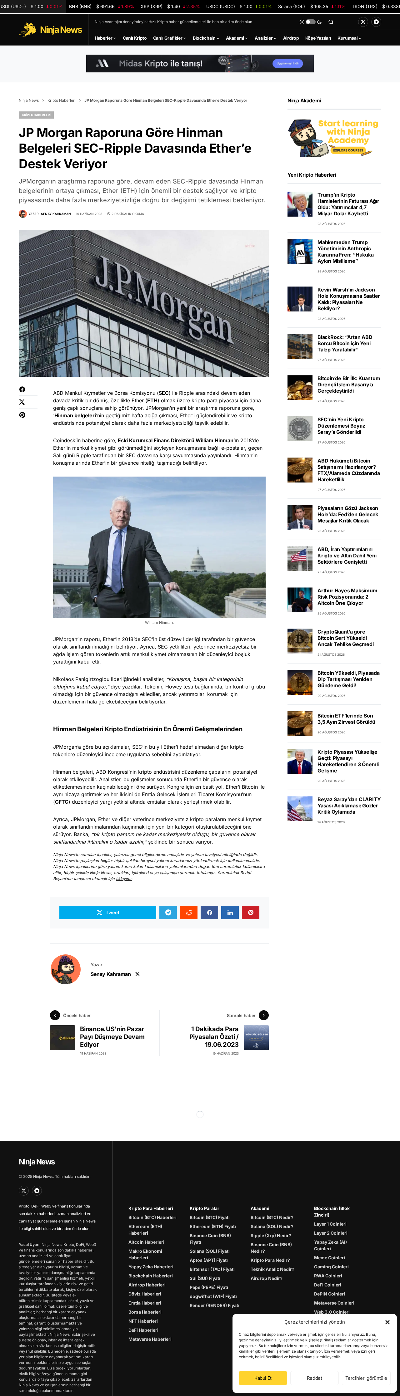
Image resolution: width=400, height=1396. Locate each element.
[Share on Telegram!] (168, 912)
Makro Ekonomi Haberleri (145, 1254)
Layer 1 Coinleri (330, 1224)
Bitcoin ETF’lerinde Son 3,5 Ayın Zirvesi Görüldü (346, 719)
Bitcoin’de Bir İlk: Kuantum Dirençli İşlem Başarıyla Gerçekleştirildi (349, 384)
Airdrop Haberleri (147, 1284)
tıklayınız (124, 878)
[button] (387, 1322)
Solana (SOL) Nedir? (272, 1226)
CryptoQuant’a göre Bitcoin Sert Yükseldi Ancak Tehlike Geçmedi (346, 638)
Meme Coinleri (329, 1257)
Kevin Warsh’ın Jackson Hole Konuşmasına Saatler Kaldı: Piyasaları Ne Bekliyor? (349, 299)
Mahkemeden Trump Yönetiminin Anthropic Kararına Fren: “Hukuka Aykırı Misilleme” (346, 251)
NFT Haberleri (143, 1321)
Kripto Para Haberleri (150, 1208)
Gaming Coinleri (331, 1266)
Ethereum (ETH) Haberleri (145, 1230)
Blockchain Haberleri (150, 1275)
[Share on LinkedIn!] (230, 912)
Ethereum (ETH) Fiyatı (213, 1226)
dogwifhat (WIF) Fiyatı (213, 1296)
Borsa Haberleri (145, 1312)
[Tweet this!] (28, 405)
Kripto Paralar (204, 1208)
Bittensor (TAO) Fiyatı (212, 1269)
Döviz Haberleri (144, 1293)
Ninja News (29, 100)
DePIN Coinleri (329, 1293)
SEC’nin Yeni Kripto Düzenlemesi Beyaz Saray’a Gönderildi (341, 425)
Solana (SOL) (311, 6)
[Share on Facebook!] (28, 392)
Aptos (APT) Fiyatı (209, 1260)
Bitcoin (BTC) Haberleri (152, 1217)
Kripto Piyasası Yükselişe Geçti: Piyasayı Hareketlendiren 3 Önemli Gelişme (348, 761)
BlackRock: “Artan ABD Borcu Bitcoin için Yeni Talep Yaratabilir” (345, 343)
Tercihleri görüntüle (366, 1378)
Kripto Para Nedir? (270, 1260)
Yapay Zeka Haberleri (150, 1266)
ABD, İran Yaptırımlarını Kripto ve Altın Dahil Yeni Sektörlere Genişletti (347, 555)
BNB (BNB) (101, 6)
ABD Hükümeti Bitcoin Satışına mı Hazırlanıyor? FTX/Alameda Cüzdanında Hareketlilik (349, 470)
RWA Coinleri (328, 1275)
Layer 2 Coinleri (331, 1233)
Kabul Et (263, 1378)
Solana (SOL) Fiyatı (210, 1251)
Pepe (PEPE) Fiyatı (209, 1287)
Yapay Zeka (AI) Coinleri (330, 1245)
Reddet (314, 1378)
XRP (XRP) (170, 6)
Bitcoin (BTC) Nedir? (272, 1217)
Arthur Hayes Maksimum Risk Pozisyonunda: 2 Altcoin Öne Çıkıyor (348, 596)
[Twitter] (363, 22)
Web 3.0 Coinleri (332, 1312)
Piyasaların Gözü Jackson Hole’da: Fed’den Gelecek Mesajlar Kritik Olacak (348, 514)
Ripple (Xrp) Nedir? (271, 1235)
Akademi (260, 1208)
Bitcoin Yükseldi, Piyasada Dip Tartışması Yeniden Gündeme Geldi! (349, 679)
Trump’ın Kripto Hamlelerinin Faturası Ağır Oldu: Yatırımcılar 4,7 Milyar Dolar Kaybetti (348, 204)
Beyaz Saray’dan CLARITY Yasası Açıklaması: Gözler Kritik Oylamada (349, 805)
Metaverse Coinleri (334, 1302)
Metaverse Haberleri (150, 1339)
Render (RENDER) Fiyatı (214, 1305)
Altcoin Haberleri (146, 1242)
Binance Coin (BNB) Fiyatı (210, 1239)
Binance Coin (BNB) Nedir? (271, 1248)
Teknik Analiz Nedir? (272, 1269)
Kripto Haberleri (62, 100)
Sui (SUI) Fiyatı (205, 1278)
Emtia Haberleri (144, 1302)
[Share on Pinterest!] (28, 418)
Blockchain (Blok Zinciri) (332, 1211)
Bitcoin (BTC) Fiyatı (210, 1217)
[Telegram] (376, 22)
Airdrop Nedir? (266, 1278)
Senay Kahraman (111, 974)
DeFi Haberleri (143, 1330)
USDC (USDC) (239, 6)
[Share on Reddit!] (189, 912)
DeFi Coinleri (327, 1284)
